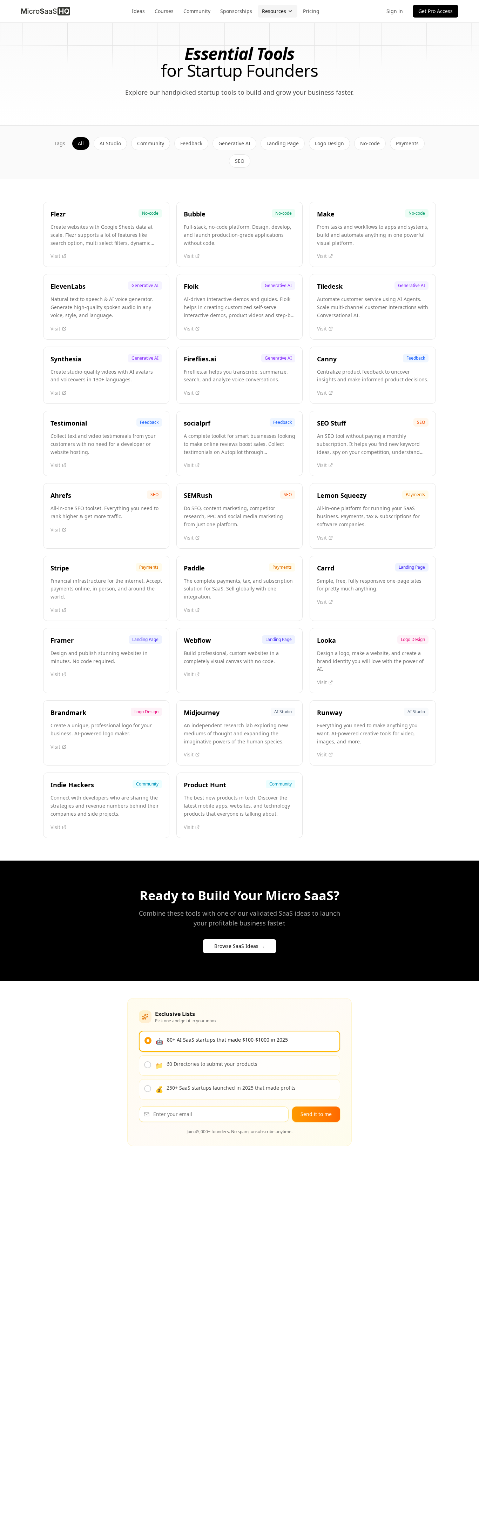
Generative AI (234, 143)
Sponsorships (236, 11)
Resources (274, 11)
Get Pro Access (435, 11)
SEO (239, 161)
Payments (407, 143)
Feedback (191, 143)
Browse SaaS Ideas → (239, 946)
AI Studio (110, 143)
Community (196, 11)
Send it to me (316, 1114)
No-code (370, 143)
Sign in (394, 11)
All (81, 143)
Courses (164, 11)
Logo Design (329, 143)
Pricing (311, 11)
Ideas (138, 11)
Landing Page (283, 143)
